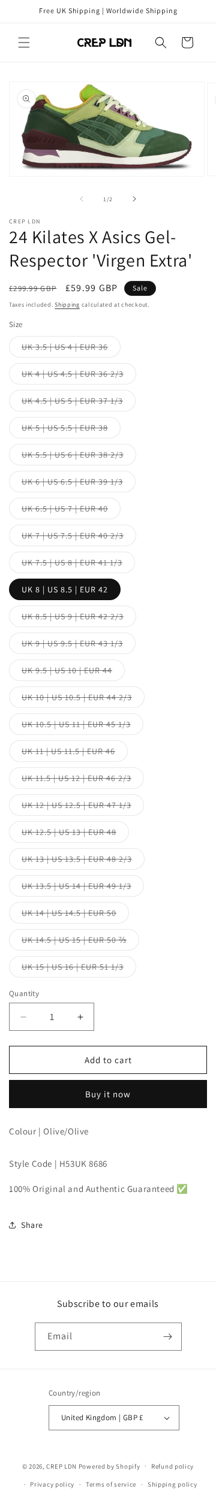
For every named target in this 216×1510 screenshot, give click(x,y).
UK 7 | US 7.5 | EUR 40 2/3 (79, 537)
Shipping (67, 304)
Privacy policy (52, 1484)
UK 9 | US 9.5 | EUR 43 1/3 (79, 645)
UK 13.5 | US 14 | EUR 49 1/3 (83, 888)
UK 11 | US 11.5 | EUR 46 (75, 753)
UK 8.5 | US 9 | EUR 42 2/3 (79, 618)
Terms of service (111, 1484)
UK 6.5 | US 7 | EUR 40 (71, 511)
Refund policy (172, 1466)
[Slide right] (134, 199)
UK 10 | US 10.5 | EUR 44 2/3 (83, 699)
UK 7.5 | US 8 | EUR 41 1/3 (78, 564)
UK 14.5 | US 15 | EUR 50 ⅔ (80, 942)
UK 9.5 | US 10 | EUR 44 (73, 672)
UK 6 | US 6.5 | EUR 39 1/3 (79, 484)
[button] (24, 42)
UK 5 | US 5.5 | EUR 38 (71, 430)
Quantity (24, 993)
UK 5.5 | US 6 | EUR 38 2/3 (79, 457)
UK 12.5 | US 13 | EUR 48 (75, 834)
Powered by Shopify (109, 1465)
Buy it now (108, 1094)
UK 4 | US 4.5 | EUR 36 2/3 (79, 376)
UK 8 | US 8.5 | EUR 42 (65, 589)
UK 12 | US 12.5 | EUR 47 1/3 (83, 807)
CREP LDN (61, 1465)
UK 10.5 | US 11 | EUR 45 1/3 (82, 726)
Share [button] (32, 1225)
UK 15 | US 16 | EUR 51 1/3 (79, 969)
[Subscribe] (168, 1337)
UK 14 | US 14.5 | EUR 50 (75, 915)
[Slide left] (81, 199)
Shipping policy (172, 1484)
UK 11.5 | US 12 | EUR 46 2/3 (83, 780)
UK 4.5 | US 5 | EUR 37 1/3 (79, 403)
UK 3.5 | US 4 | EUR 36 (71, 349)
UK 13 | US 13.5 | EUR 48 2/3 (83, 861)
